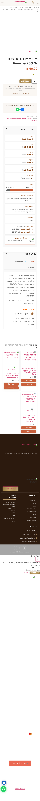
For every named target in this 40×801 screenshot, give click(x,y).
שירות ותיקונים (31, 509)
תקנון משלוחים (31, 511)
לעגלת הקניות (35, 573)
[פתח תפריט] (2, 3)
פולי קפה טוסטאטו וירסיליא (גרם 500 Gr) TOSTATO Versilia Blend (29, 418)
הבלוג (34, 514)
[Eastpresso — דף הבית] (20, 3)
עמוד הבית (35, 7)
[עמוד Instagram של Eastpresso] (20, 548)
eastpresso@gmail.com (27, 538)
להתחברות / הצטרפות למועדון (20, 93)
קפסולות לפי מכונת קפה (9, 505)
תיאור (32, 261)
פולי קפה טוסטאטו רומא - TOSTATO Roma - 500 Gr (12, 376)
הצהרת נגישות (31, 520)
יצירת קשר (33, 517)
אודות (34, 503)
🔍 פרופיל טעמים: (20, 261)
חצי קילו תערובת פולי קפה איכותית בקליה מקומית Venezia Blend (29, 371)
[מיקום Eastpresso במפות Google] (15, 548)
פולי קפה (24, 118)
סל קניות (12, 521)
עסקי (13, 515)
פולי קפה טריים (10, 502)
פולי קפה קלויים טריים (23, 7)
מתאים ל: (31, 267)
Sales (13, 512)
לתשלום (26, 573)
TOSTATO (5, 9)
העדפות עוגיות (20, 789)
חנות (34, 506)
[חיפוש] (37, 3)
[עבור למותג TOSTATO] (11, 368)
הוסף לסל (29, 380)
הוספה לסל (25, 81)
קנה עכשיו (29, 384)
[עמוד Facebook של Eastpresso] (24, 548)
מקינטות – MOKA (9, 518)
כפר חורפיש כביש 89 (28, 541)
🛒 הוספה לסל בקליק (20, 763)
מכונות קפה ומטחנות (11, 509)
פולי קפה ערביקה (16, 118)
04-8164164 (31, 531)
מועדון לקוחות (9, 488)
